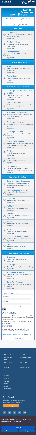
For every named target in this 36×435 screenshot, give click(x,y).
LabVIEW (10, 214)
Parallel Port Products (15, 272)
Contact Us (7, 388)
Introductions (12, 32)
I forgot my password (8, 307)
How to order (23, 362)
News (6, 383)
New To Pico (18, 28)
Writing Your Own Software (18, 177)
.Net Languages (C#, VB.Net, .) (18, 191)
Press (6, 386)
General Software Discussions (18, 181)
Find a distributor (24, 367)
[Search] (22, 2)
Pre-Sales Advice (13, 42)
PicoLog (10, 151)
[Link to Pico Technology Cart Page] (29, 2)
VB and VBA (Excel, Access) (17, 237)
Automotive (7, 367)
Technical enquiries (25, 357)
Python (9, 221)
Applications (12, 76)
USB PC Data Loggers (15, 141)
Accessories (7, 365)
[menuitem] (31, 18)
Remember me (25, 307)
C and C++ (11, 198)
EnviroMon (11, 257)
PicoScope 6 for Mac (15, 132)
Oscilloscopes (8, 357)
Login (4, 293)
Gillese (27, 331)
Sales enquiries (23, 360)
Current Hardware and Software (18, 87)
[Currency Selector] (25, 2)
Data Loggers (8, 362)
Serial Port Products (15, 282)
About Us (7, 378)
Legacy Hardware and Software (18, 253)
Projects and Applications (18, 62)
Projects (10, 66)
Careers (6, 381)
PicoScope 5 (11, 265)
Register (14, 293)
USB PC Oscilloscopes (15, 103)
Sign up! (11, 406)
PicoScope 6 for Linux (15, 122)
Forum (21, 365)
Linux (9, 229)
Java (8, 244)
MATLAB (10, 206)
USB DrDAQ (11, 159)
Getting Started (13, 52)
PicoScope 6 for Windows (17, 112)
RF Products (12, 166)
